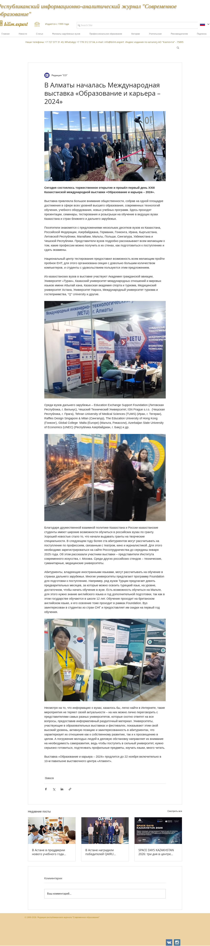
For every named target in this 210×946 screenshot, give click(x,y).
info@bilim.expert (114, 42)
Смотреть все (175, 811)
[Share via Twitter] (53, 789)
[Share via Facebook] (45, 789)
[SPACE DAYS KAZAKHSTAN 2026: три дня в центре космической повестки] (158, 830)
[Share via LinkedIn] (61, 789)
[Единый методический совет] (51, 830)
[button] (179, 35)
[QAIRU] (105, 830)
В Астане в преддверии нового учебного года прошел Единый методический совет (48, 852)
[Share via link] (70, 789)
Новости (49, 778)
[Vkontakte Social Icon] (169, 942)
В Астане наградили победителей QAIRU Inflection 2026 (99, 852)
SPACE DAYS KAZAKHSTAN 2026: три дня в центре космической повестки (156, 852)
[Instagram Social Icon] (177, 942)
